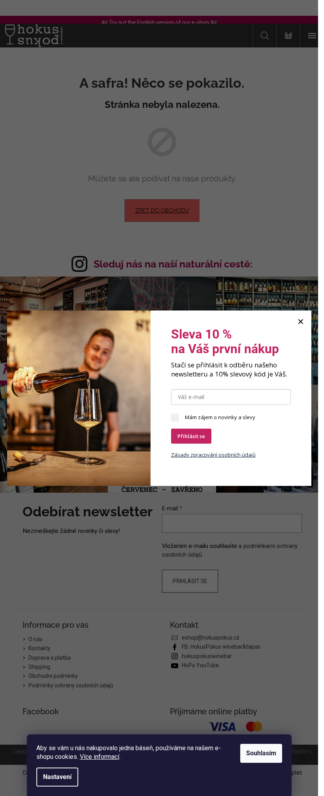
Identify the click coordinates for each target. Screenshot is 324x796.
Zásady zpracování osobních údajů (213, 454)
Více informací (99, 756)
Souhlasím (261, 753)
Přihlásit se (191, 436)
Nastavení (57, 777)
